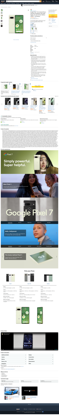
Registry (23, 3)
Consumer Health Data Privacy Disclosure (30, 411)
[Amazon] (3, 1)
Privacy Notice (23, 411)
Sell (20, 3)
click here (22, 366)
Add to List (50, 26)
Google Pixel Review (6, 334)
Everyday (32, 3)
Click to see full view (16, 39)
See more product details (34, 78)
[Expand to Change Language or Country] (28, 409)
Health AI (4, 3)
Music (26, 3)
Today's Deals (9, 3)
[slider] (28, 349)
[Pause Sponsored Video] (19, 393)
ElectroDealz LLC (54, 19)
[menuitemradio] (56, 349)
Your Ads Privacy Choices (39, 411)
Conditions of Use (19, 411)
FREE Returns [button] (32, 22)
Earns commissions (7, 333)
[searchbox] (23, 1)
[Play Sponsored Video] (29, 391)
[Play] (1, 349)
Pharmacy (29, 3)
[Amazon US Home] (18, 409)
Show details (34, 90)
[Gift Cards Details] (19, 3)
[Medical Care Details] (15, 3)
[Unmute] (57, 349)
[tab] (10, 222)
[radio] (1, 10)
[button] (1, 3)
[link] (16, 87)
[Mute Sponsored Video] (19, 394)
